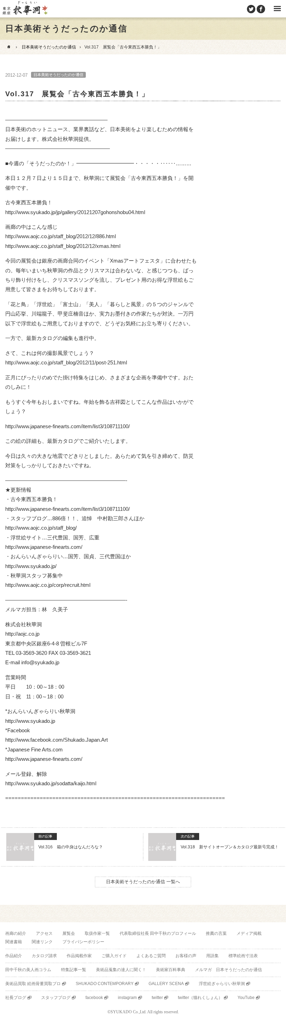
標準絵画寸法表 (243, 955)
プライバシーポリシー (83, 941)
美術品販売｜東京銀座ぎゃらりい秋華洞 (25, 8)
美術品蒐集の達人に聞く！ (121, 969)
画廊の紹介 (15, 933)
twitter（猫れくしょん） (200, 997)
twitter (157, 997)
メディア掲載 (249, 933)
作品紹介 (13, 955)
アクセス (44, 933)
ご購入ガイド (114, 955)
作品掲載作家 (79, 955)
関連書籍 (13, 941)
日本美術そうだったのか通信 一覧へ (143, 881)
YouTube (246, 997)
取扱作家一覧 (97, 933)
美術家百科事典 (170, 969)
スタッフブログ (55, 997)
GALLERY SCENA (166, 983)
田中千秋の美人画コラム (28, 969)
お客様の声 (185, 955)
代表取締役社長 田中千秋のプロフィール (158, 933)
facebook (94, 997)
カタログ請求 (44, 955)
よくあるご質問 (151, 955)
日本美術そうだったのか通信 (49, 47)
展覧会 (68, 933)
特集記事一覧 (73, 969)
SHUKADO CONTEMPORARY (105, 983)
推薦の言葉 (216, 933)
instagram (127, 997)
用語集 (212, 955)
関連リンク (42, 941)
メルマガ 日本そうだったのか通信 (228, 969)
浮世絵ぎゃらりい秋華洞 (222, 983)
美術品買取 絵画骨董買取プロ (33, 983)
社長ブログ (15, 997)
